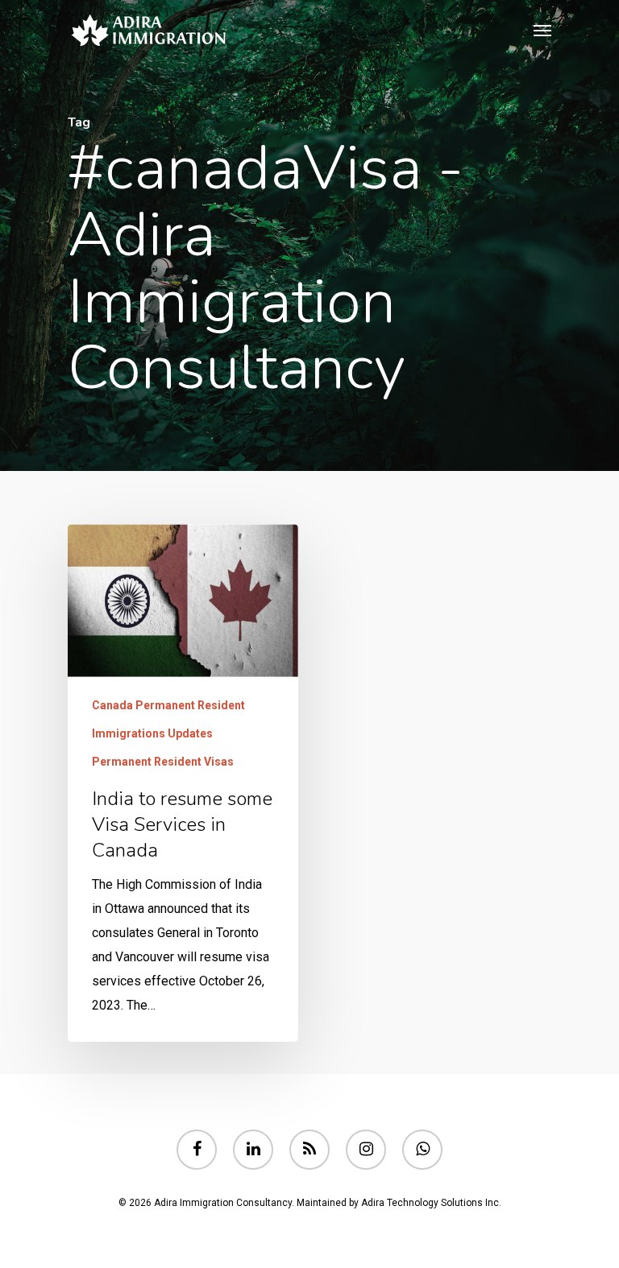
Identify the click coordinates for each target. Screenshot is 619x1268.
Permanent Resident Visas (163, 761)
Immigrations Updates (152, 733)
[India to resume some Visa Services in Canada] (183, 783)
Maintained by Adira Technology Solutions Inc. (399, 1202)
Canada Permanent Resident (168, 705)
